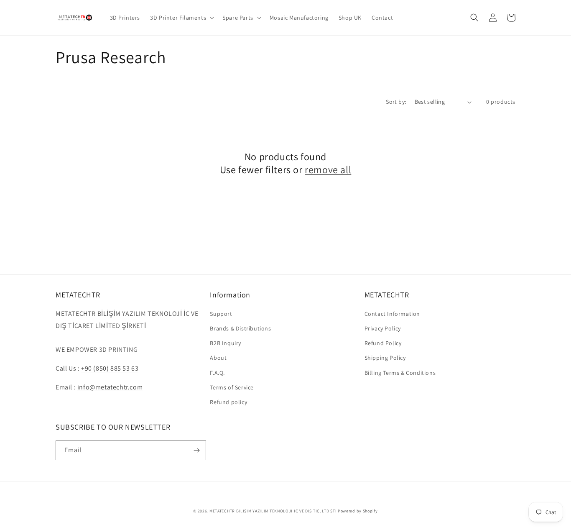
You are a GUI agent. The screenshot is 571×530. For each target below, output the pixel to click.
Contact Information (392, 313)
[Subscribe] (196, 450)
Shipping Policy (385, 357)
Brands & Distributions (240, 328)
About (218, 357)
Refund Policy (383, 343)
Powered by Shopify (358, 511)
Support (221, 313)
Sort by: (396, 101)
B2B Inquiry (225, 343)
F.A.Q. (217, 372)
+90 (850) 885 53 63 (109, 368)
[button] (181, 17)
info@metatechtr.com (110, 387)
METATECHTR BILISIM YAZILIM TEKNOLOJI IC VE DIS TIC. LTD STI (272, 511)
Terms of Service (232, 387)
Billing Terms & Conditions (400, 372)
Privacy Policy (383, 328)
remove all (328, 169)
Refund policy (228, 402)
